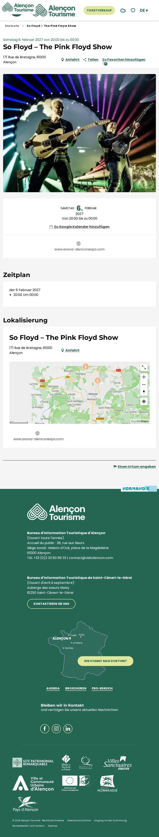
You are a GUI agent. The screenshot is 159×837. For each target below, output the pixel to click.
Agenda (53, 688)
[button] (144, 10)
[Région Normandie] (107, 783)
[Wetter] (122, 10)
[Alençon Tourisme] (53, 10)
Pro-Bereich (102, 688)
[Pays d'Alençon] (25, 804)
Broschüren (75, 688)
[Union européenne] (75, 783)
